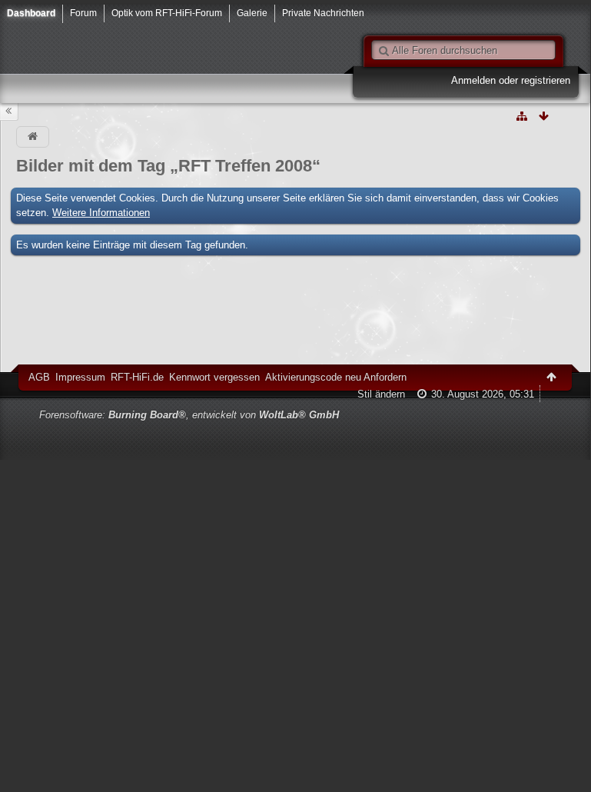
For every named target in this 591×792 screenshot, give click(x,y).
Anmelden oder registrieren (510, 80)
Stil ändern (381, 394)
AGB (39, 377)
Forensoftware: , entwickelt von (189, 415)
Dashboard (31, 13)
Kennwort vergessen (214, 377)
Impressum (80, 377)
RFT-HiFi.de (137, 377)
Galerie (252, 13)
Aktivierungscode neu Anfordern (336, 377)
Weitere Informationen (101, 212)
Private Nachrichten (323, 13)
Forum (83, 13)
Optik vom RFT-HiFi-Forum (166, 13)
